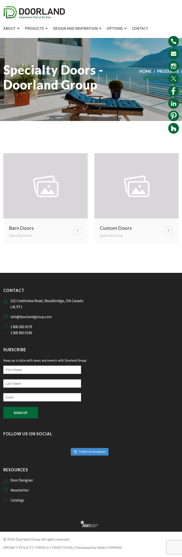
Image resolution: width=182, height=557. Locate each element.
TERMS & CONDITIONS (53, 547)
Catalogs (17, 500)
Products (34, 28)
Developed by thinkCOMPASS (98, 547)
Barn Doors (21, 228)
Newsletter (19, 490)
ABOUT (9, 28)
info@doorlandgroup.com (31, 316)
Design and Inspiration (75, 28)
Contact (140, 28)
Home (145, 71)
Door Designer (21, 480)
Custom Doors (116, 228)
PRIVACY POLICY (17, 547)
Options (115, 28)
